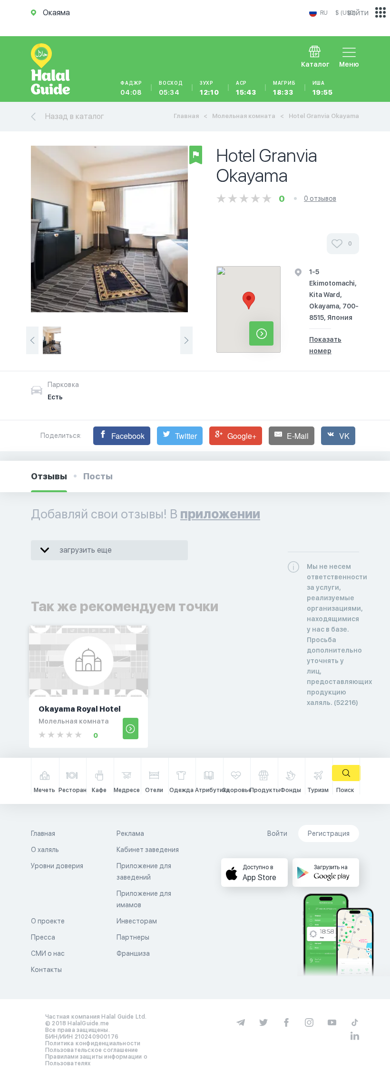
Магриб (284, 88)
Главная (186, 115)
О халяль (45, 849)
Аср (246, 88)
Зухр (209, 88)
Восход (171, 88)
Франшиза (133, 953)
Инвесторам (137, 921)
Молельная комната (243, 115)
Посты (98, 476)
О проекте (48, 921)
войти (358, 12)
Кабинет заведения (148, 849)
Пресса (43, 937)
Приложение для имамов (144, 899)
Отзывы (49, 476)
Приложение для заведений (144, 871)
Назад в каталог (74, 116)
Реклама (130, 833)
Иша (322, 88)
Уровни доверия (57, 866)
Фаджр (131, 88)
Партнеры (133, 937)
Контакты (46, 969)
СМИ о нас (48, 953)
